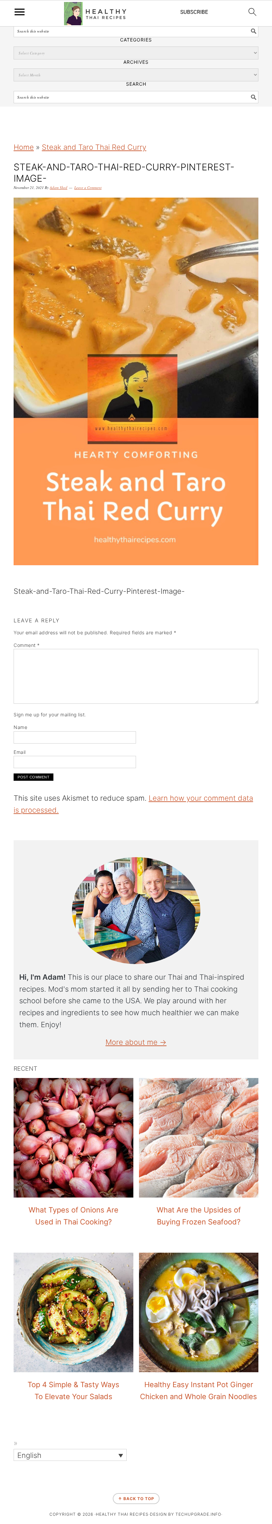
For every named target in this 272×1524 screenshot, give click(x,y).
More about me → (136, 1042)
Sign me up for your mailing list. (50, 714)
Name (20, 727)
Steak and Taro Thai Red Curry (94, 147)
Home (24, 147)
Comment (27, 645)
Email (20, 752)
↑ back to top (136, 1498)
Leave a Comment (88, 187)
